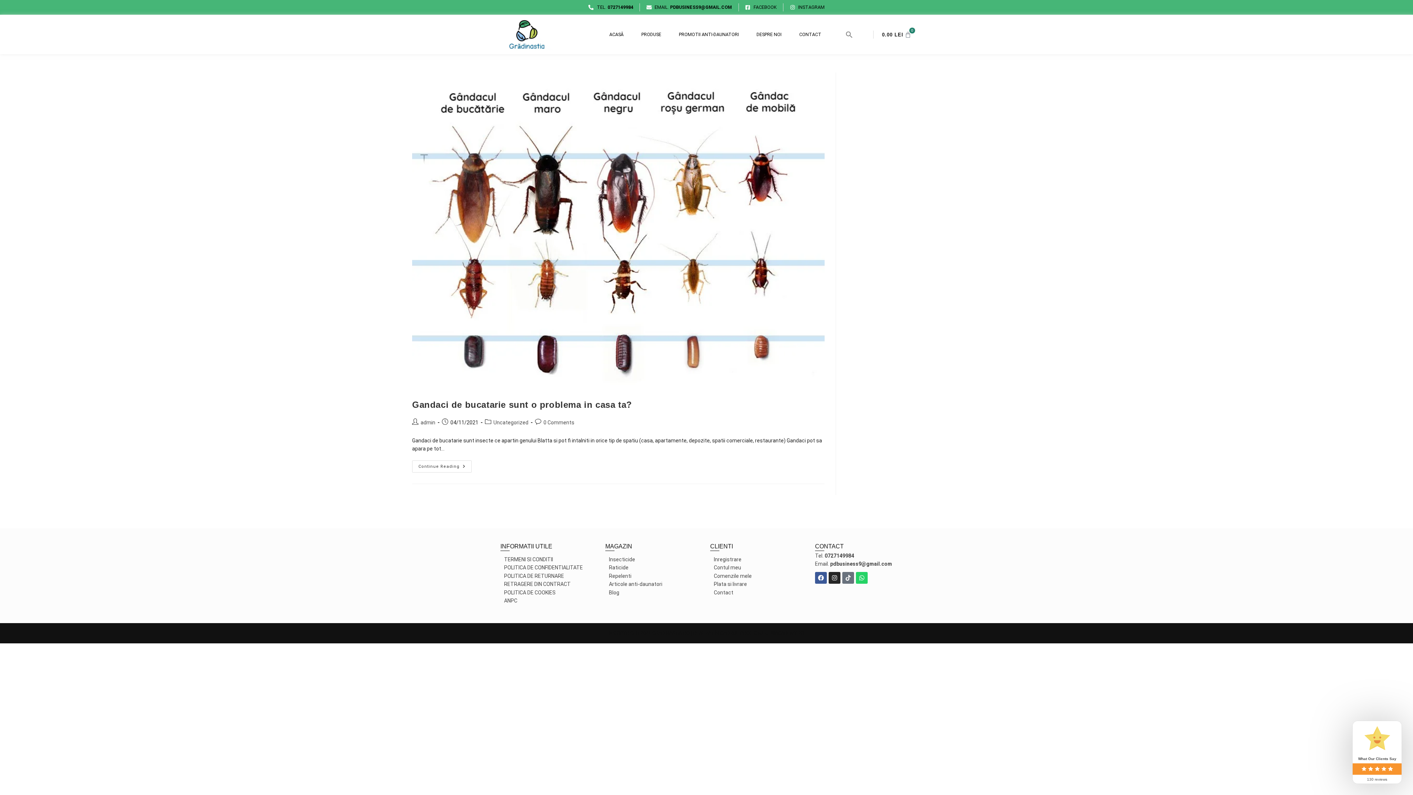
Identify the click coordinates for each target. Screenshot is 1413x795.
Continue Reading (445, 464)
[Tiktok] (848, 578)
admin (428, 422)
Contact (810, 34)
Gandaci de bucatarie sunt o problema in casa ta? (522, 405)
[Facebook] (821, 578)
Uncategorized (510, 422)
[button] (849, 34)
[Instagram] (834, 578)
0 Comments (558, 422)
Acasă (616, 34)
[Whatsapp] (862, 578)
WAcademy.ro (787, 633)
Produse (651, 34)
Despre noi (769, 34)
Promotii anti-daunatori (709, 34)
